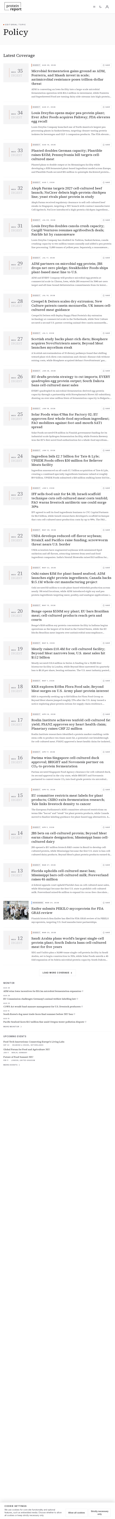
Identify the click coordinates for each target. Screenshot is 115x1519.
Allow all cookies (76, 1512)
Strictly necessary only (99, 1512)
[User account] (107, 6)
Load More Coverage (58, 972)
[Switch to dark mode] (100, 7)
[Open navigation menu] (94, 7)
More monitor (11, 1027)
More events (10, 1065)
